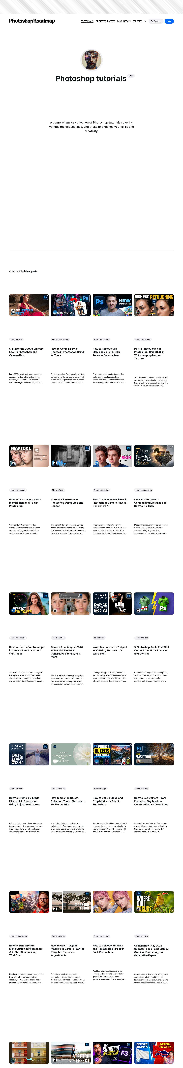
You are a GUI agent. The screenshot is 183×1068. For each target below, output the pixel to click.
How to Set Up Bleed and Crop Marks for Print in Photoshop (107, 801)
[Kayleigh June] (96, 909)
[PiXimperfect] (13, 463)
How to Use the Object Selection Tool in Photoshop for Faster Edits (68, 801)
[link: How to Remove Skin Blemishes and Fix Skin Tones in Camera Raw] (112, 315)
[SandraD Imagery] (55, 761)
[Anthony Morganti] (138, 1060)
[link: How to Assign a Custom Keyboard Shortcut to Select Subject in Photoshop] (112, 1063)
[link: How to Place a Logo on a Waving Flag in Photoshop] (154, 1063)
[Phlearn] (13, 312)
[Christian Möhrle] (138, 761)
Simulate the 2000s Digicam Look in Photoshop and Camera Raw (26, 352)
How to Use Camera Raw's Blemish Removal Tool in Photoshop (25, 502)
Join (169, 21)
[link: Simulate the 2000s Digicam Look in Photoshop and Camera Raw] (29, 315)
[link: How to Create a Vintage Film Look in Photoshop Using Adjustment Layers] (29, 764)
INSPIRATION (124, 21)
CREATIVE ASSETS (105, 21)
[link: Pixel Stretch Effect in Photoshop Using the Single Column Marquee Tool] (71, 1063)
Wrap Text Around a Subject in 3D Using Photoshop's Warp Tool (109, 650)
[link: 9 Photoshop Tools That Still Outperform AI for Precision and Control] (154, 613)
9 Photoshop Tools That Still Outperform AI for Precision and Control (151, 650)
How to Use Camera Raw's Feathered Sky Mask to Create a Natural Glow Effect (151, 801)
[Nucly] (138, 463)
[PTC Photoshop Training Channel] (96, 463)
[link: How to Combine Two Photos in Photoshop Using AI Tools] (71, 315)
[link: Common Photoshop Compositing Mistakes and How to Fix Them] (154, 466)
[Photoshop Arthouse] (138, 312)
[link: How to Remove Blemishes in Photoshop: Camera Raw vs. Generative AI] (112, 466)
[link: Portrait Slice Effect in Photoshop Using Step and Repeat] (71, 466)
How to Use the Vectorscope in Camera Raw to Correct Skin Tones (26, 650)
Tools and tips (58, 638)
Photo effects (16, 339)
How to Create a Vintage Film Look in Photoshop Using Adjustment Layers (24, 801)
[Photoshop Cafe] (55, 312)
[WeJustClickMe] (96, 1060)
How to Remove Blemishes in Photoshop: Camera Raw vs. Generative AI (109, 502)
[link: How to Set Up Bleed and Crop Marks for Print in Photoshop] (112, 764)
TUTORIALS (87, 21)
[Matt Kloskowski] (55, 610)
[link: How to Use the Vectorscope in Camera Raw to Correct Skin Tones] (29, 613)
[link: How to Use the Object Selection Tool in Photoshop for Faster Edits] (71, 764)
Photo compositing (60, 339)
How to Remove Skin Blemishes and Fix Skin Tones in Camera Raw (106, 352)
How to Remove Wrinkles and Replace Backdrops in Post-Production (108, 948)
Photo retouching (101, 339)
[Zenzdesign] (96, 312)
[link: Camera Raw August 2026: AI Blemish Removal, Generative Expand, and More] (71, 613)
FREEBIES (137, 21)
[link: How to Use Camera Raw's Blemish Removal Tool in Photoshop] (29, 466)
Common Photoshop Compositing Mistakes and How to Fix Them (150, 502)
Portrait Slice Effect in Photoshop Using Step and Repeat (67, 502)
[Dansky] (13, 909)
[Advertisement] (91, 6)
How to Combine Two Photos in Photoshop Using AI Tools (67, 352)
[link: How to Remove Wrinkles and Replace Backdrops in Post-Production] (112, 912)
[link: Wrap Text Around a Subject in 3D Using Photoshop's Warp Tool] (112, 613)
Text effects (99, 638)
